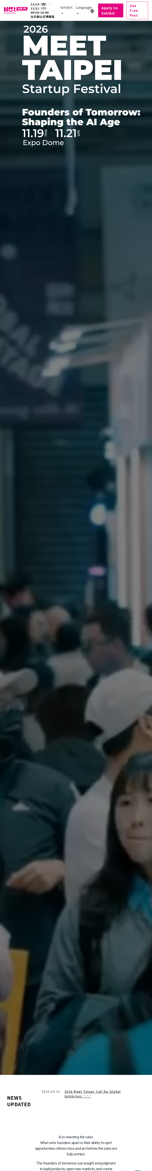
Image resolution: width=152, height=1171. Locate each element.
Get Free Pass (134, 10)
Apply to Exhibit (109, 10)
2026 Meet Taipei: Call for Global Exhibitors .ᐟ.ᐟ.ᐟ (93, 1094)
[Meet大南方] (16, 10)
